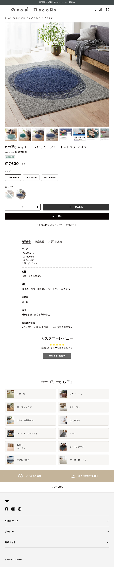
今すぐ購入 (57, 216)
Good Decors (16, 560)
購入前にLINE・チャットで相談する (59, 224)
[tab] (26, 241)
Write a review (57, 355)
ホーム (7, 18)
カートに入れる (76, 207)
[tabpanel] (57, 288)
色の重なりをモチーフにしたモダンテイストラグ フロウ (33, 18)
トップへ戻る (57, 487)
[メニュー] (6, 9)
